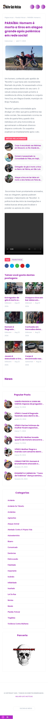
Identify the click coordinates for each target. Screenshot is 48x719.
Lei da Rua (11, 594)
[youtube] (23, 702)
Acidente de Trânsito (15, 506)
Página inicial (9, 17)
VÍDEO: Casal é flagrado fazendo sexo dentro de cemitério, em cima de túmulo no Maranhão (26, 414)
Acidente (11, 500)
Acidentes (11, 512)
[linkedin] (28, 266)
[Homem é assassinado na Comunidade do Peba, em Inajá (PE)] (9, 157)
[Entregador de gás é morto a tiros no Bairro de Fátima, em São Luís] (9, 168)
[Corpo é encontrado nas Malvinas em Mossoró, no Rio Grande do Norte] (9, 147)
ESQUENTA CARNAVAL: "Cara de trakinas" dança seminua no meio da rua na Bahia (29, 474)
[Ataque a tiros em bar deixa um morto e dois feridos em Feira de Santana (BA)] (9, 179)
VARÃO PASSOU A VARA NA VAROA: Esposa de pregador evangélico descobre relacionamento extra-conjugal (28, 402)
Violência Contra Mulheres (17, 624)
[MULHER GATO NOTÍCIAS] (12, 6)
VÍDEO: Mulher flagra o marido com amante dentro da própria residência (29, 450)
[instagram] (18, 702)
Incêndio (10, 577)
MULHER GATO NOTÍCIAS (24, 696)
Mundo (10, 606)
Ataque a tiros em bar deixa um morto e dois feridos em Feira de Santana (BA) (27, 178)
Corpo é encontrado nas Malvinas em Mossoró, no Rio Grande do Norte (28, 146)
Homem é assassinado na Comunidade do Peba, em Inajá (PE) (27, 157)
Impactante (11, 571)
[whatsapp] (17, 266)
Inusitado (11, 588)
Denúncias (11, 553)
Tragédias (11, 618)
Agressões (11, 518)
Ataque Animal (13, 524)
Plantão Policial (20, 17)
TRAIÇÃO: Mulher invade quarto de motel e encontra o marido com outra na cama (29, 438)
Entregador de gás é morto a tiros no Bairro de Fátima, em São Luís (28, 168)
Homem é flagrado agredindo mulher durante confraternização (13, 328)
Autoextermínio (13, 536)
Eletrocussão (12, 559)
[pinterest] (22, 266)
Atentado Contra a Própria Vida (19, 530)
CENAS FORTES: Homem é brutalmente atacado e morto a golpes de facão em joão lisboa (29, 462)
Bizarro (10, 541)
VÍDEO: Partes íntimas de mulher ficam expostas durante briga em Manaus (28, 426)
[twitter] (12, 266)
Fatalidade (11, 565)
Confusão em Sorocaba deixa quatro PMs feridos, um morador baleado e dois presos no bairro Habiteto (34, 328)
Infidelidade (12, 583)
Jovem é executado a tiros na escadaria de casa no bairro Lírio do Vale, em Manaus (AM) (13, 357)
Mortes (10, 600)
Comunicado (12, 547)
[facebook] (7, 266)
